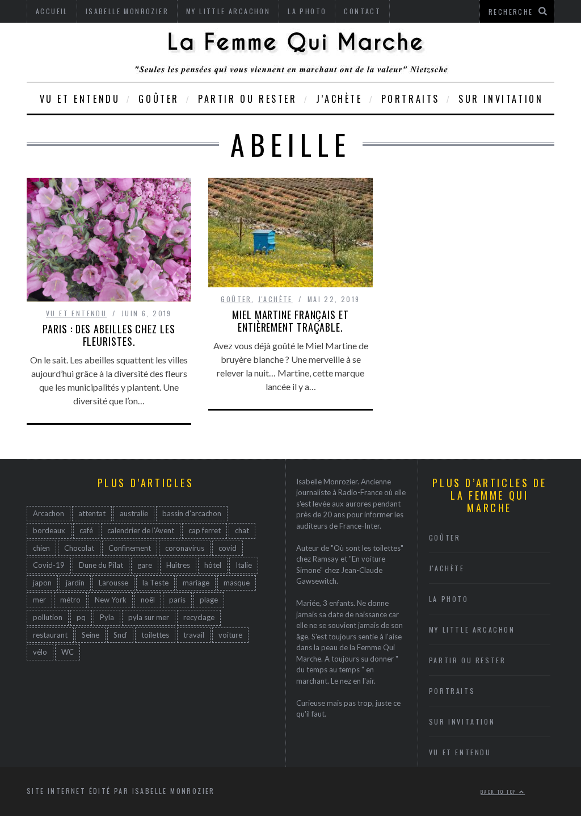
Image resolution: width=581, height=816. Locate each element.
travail (193, 634)
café (86, 530)
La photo (449, 599)
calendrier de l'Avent (140, 530)
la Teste (155, 582)
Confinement (129, 548)
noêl (148, 599)
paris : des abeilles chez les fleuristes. (109, 335)
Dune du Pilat (101, 565)
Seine (90, 634)
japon (42, 582)
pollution (47, 617)
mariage (196, 582)
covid (227, 548)
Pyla (107, 617)
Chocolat (79, 548)
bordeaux (49, 530)
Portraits (410, 99)
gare (144, 565)
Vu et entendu (80, 99)
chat (242, 530)
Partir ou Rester (247, 99)
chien (41, 548)
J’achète (339, 99)
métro (70, 599)
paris (177, 599)
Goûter (158, 99)
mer (39, 599)
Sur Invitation (500, 99)
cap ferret (204, 530)
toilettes (155, 634)
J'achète (275, 299)
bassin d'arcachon (191, 513)
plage (209, 599)
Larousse (113, 582)
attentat (92, 513)
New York (111, 599)
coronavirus (184, 548)
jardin (75, 582)
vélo (40, 651)
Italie (243, 565)
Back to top (500, 791)
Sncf (120, 634)
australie (134, 513)
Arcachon (48, 513)
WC (67, 651)
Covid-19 (49, 565)
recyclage (198, 617)
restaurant (50, 634)
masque (237, 582)
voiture (230, 634)
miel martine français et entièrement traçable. (290, 320)
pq (81, 617)
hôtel (212, 565)
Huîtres (178, 565)
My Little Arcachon (472, 629)
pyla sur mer (148, 617)
